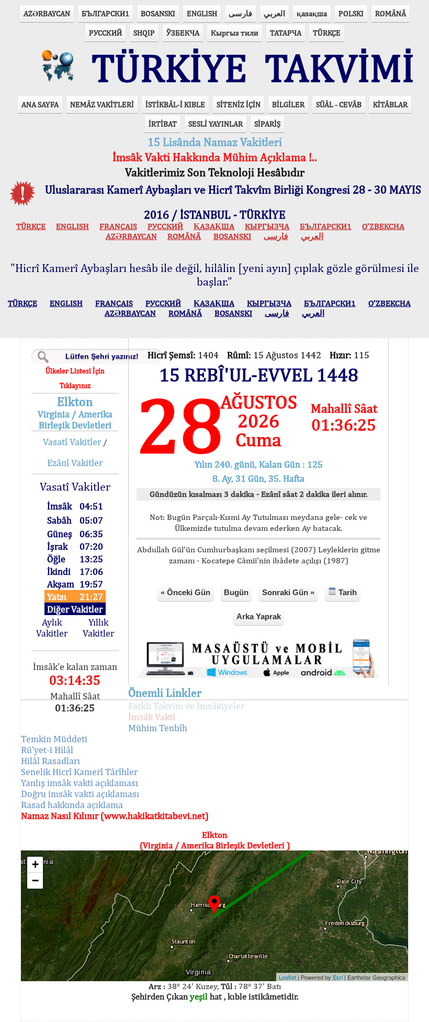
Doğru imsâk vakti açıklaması (80, 793)
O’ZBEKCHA (383, 226)
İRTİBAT (163, 123)
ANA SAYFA (40, 104)
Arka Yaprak (258, 616)
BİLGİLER (288, 104)
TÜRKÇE (327, 32)
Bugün (236, 592)
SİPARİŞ (267, 123)
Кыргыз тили (234, 32)
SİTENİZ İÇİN (239, 104)
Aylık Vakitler (51, 628)
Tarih (346, 592)
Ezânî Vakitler (75, 462)
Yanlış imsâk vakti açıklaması (79, 782)
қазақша (312, 13)
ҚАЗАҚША (214, 226)
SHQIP (144, 32)
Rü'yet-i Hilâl (47, 749)
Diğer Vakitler (75, 609)
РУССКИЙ (105, 32)
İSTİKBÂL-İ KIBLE (175, 104)
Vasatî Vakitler (72, 441)
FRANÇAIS (118, 226)
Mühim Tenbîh (157, 727)
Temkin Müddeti (54, 738)
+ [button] (35, 864)
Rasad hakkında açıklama (72, 804)
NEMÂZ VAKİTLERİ (102, 104)
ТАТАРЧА (285, 32)
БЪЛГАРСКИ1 (105, 13)
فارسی (240, 13)
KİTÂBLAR (390, 104)
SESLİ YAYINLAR (215, 123)
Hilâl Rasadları (50, 760)
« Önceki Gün (185, 592)
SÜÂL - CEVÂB (339, 104)
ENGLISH (202, 13)
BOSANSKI (158, 13)
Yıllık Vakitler (98, 628)
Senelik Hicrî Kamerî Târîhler (79, 771)
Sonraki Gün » (288, 592)
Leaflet (287, 977)
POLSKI (351, 13)
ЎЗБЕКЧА (182, 32)
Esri (338, 977)
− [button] (35, 880)
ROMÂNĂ (390, 13)
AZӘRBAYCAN (47, 13)
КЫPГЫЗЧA (267, 226)
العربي (274, 13)
